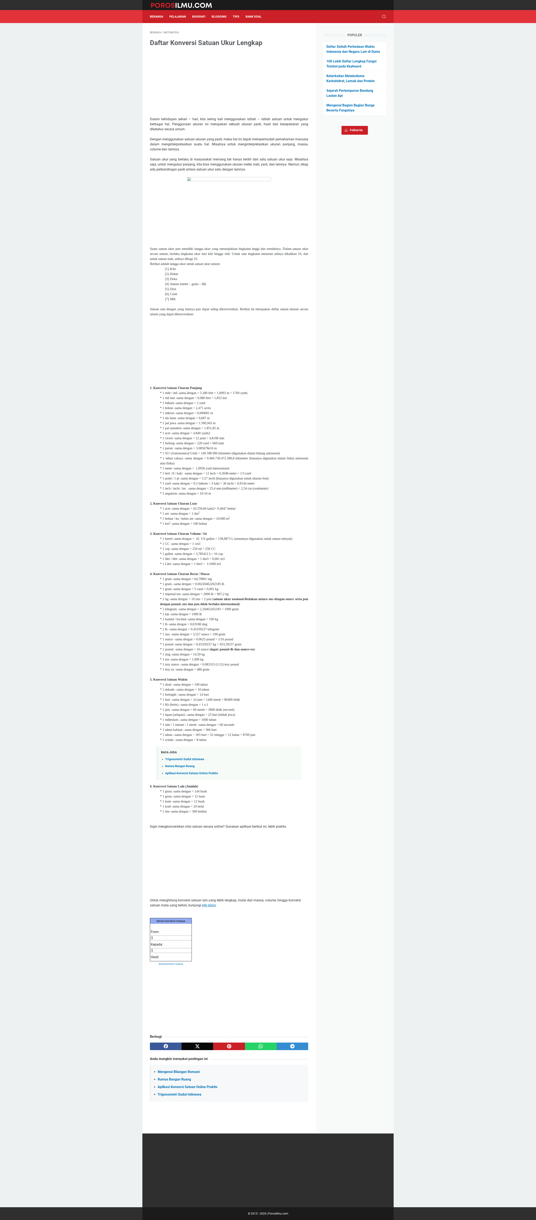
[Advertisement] (229, 82)
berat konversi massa (171, 921)
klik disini (209, 905)
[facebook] (166, 1046)
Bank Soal (254, 16)
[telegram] (292, 1046)
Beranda (156, 16)
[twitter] (197, 1046)
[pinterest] (229, 1046)
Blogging (219, 16)
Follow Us (356, 130)
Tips (236, 16)
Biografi (198, 16)
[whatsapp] (261, 1046)
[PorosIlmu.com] (184, 5)
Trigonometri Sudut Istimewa (184, 759)
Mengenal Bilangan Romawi (179, 1072)
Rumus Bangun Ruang (180, 766)
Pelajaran (177, 16)
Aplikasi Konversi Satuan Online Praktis (191, 773)
